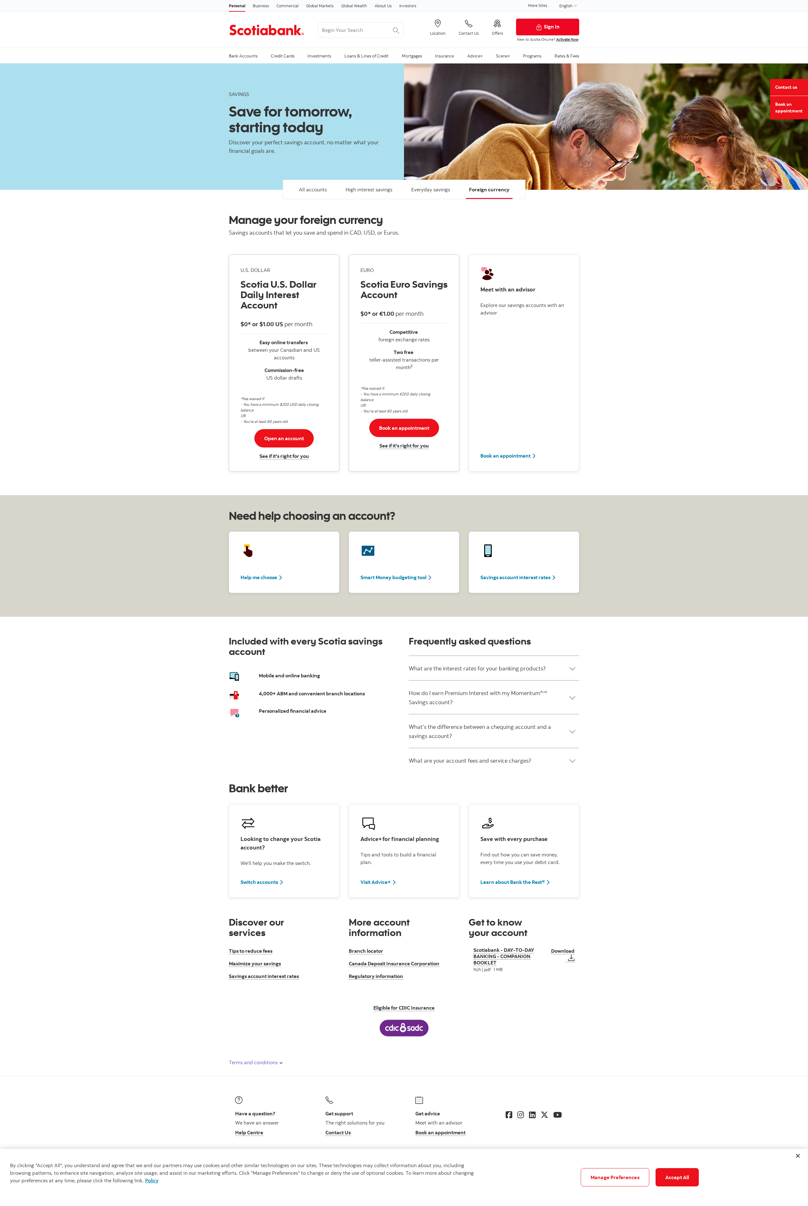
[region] (404, 1177)
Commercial (287, 5)
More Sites (537, 5)
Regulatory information (376, 976)
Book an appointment (505, 456)
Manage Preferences (615, 1177)
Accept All (677, 1177)
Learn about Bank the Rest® (512, 882)
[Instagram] (520, 1114)
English (566, 5)
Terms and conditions (254, 1062)
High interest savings (369, 189)
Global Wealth (354, 5)
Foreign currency (489, 189)
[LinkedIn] (532, 1114)
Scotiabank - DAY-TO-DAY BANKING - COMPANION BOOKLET (503, 956)
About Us (383, 5)
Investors (407, 5)
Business (261, 5)
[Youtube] (557, 1114)
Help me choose (259, 577)
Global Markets (320, 5)
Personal (237, 5)
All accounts (313, 189)
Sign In (552, 26)
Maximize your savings (255, 963)
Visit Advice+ (375, 882)
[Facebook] (509, 1114)
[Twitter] (544, 1114)
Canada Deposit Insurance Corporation (394, 963)
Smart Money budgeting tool (393, 577)
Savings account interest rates (515, 577)
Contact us (786, 87)
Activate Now (567, 39)
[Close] (798, 1156)
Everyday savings (430, 189)
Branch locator (366, 951)
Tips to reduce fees (250, 951)
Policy (151, 1180)
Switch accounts (259, 882)
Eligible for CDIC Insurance (404, 1008)
